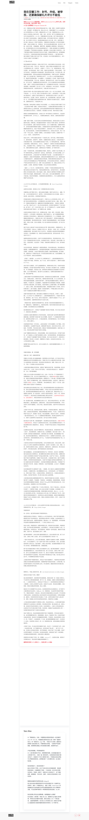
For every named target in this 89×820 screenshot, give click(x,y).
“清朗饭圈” (37, 28)
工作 (63, 17)
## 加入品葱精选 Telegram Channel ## (35, 25)
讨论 (55, 17)
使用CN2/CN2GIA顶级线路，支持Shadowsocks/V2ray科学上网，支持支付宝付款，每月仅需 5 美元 (44, 22)
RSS (64, 3)
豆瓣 (41, 17)
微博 (51, 17)
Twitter (76, 3)
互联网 (58, 17)
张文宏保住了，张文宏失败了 (36, 766)
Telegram (70, 3)
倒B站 (29, 382)
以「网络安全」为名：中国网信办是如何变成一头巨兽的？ (44, 737)
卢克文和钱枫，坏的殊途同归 (36, 750)
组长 (46, 17)
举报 (53, 17)
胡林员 (26, 17)
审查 (61, 17)
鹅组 (43, 17)
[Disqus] (44, 671)
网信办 (48, 17)
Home (59, 3)
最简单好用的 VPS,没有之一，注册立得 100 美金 (38, 642)
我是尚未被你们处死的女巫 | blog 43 (38, 781)
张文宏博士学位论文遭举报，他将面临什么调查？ (42, 794)
